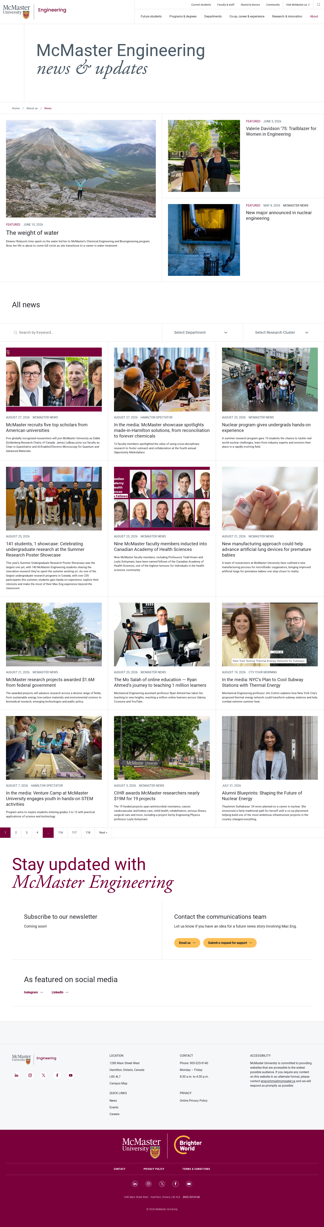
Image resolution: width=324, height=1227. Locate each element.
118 (90, 833)
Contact (124, 1168)
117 (76, 833)
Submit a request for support (227, 943)
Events (114, 1107)
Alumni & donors (250, 4)
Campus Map (118, 1083)
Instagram (31, 992)
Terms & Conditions (196, 1168)
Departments (213, 16)
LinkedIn (57, 992)
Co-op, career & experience (247, 16)
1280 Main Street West (125, 1063)
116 (62, 833)
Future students (151, 16)
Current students (201, 4)
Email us (184, 943)
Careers (114, 1114)
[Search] (318, 4)
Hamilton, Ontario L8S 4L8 (165, 1197)
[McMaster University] (162, 1146)
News (113, 1100)
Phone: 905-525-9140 (194, 1063)
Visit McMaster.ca (299, 4)
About (314, 16)
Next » (103, 832)
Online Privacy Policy (194, 1100)
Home (16, 108)
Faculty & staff (225, 4)
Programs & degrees (183, 16)
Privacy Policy (154, 1168)
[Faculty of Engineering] (34, 12)
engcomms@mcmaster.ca (278, 1081)
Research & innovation (287, 16)
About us (32, 108)
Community (273, 4)
